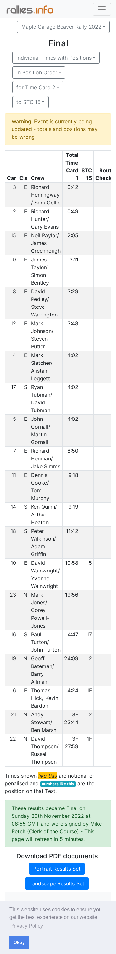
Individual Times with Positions (54, 57)
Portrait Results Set (57, 868)
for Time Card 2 (35, 87)
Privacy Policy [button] (26, 926)
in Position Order (36, 72)
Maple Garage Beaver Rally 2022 (61, 27)
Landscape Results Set (56, 883)
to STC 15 (28, 102)
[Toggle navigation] (102, 9)
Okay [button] (19, 942)
